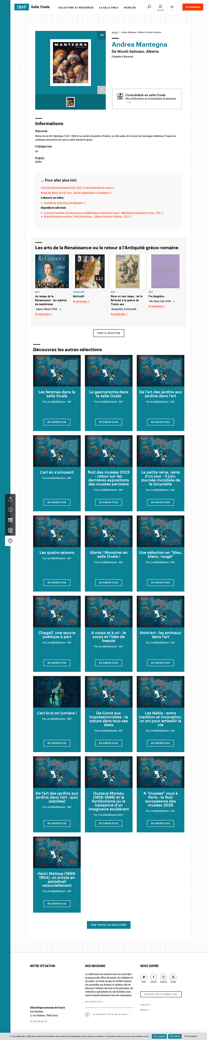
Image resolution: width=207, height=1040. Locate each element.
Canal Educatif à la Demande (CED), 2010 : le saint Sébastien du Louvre (76, 187)
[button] (10, 509)
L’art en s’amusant (57, 472)
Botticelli (78, 296)
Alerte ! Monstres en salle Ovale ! (109, 554)
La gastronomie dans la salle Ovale (108, 394)
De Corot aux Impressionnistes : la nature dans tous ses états (108, 719)
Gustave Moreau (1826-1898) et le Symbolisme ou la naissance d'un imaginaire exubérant (108, 801)
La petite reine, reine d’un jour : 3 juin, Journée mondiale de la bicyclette (160, 478)
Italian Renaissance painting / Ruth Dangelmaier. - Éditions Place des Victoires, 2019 (86, 216)
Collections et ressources (76, 7)
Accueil (115, 32)
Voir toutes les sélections (108, 924)
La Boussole (193, 7)
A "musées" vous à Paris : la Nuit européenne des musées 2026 (160, 799)
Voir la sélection (108, 333)
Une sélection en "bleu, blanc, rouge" (160, 554)
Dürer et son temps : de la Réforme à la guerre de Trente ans (126, 300)
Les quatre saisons (57, 552)
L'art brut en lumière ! (57, 713)
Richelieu (130, 7)
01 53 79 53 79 (38, 1021)
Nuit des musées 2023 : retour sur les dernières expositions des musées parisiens (109, 478)
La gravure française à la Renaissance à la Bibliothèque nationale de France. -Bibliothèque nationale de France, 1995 (102, 212)
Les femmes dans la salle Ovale (56, 394)
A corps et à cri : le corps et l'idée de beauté (108, 636)
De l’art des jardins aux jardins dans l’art (160, 394)
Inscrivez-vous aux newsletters (161, 994)
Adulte (38, 161)
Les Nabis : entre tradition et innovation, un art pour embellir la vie (160, 719)
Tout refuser (175, 1036)
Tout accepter (159, 1036)
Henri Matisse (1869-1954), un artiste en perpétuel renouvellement (57, 879)
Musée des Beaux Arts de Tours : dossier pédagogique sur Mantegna (75, 192)
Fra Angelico (156, 296)
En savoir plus (42, 314)
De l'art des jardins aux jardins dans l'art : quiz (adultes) (57, 797)
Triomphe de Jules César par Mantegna (63, 202)
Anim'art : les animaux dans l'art (160, 634)
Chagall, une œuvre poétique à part (56, 634)
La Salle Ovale (108, 7)
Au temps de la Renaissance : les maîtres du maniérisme (51, 300)
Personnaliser (190, 1036)
